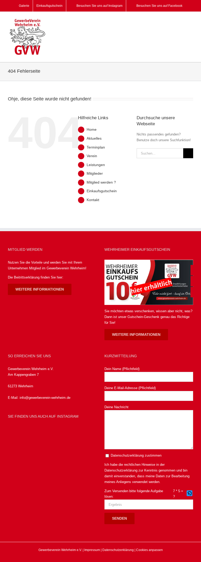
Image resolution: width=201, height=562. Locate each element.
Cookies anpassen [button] (149, 550)
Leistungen (96, 165)
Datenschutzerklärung (120, 470)
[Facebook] (13, 432)
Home (92, 129)
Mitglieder (95, 173)
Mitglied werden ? (101, 182)
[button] (190, 493)
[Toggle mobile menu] (191, 21)
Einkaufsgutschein (102, 191)
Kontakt (93, 200)
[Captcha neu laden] (189, 493)
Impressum (92, 550)
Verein (92, 156)
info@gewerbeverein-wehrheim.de (45, 398)
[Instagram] (25, 432)
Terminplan (96, 147)
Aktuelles (94, 138)
